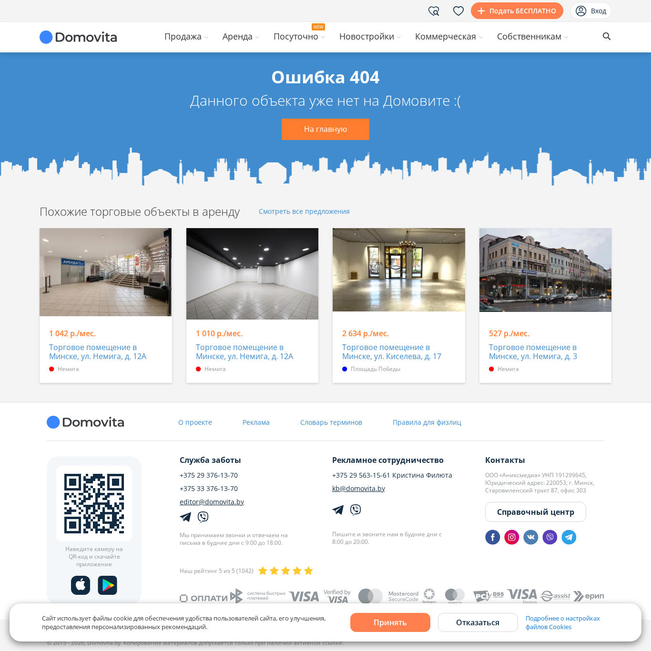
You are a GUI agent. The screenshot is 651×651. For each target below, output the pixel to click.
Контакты (505, 460)
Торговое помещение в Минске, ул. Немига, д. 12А (97, 352)
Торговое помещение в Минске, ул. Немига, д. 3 (533, 352)
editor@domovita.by (212, 502)
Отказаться (477, 622)
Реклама (256, 422)
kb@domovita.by (358, 488)
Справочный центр (535, 512)
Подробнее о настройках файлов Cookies (563, 622)
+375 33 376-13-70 (209, 488)
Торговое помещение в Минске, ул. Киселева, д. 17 (391, 352)
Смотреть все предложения (304, 212)
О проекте (195, 422)
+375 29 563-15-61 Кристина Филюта (392, 475)
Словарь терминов (331, 422)
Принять (390, 622)
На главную (325, 129)
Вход (598, 10)
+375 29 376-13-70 (209, 475)
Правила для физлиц (427, 422)
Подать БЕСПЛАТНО (522, 10)
